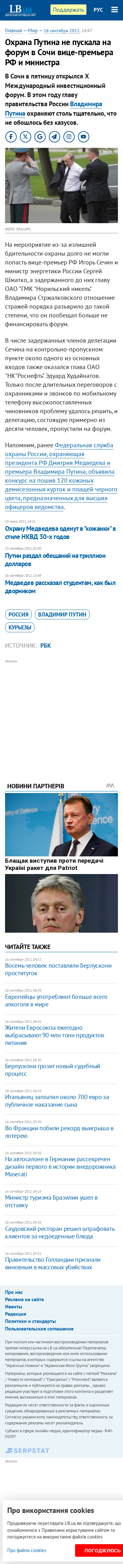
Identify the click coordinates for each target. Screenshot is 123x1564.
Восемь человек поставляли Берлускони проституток (58, 969)
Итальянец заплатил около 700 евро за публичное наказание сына (57, 1101)
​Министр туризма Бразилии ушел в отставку (51, 1201)
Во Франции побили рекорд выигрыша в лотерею (59, 1132)
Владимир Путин (62, 614)
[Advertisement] (61, 712)
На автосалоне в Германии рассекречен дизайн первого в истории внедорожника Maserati (60, 1166)
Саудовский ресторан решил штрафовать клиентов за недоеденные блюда (59, 1232)
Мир (33, 30)
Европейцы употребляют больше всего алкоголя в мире (56, 1000)
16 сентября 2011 (61, 30)
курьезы (20, 627)
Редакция (15, 1314)
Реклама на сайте (24, 1299)
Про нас (14, 1292)
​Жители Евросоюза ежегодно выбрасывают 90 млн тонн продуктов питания (54, 1035)
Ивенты (13, 1306)
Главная (13, 30)
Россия (18, 614)
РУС (98, 9)
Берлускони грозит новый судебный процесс (52, 1070)
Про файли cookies (26, 1550)
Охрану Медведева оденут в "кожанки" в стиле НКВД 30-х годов (60, 532)
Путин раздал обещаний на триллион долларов (55, 559)
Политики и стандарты (30, 1321)
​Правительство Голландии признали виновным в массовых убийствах (53, 1263)
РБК (45, 645)
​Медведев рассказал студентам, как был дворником (60, 586)
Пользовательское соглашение (39, 1328)
